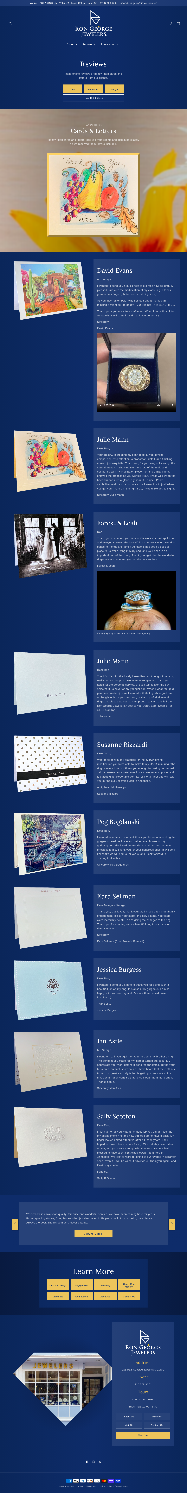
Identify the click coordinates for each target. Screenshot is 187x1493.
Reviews (157, 1416)
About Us (105, 1296)
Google (114, 89)
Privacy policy (106, 1486)
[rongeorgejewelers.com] (143, 1342)
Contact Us (129, 1296)
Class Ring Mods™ (129, 1285)
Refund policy (91, 1486)
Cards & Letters (94, 98)
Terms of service (121, 1486)
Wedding (105, 1285)
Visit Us (129, 1425)
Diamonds (57, 1296)
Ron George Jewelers (74, 1486)
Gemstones (81, 1296)
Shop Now (143, 1435)
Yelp (72, 89)
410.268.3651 (143, 1384)
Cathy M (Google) (93, 1234)
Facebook (93, 89)
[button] (10, 23)
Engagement (81, 1285)
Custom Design (58, 1285)
